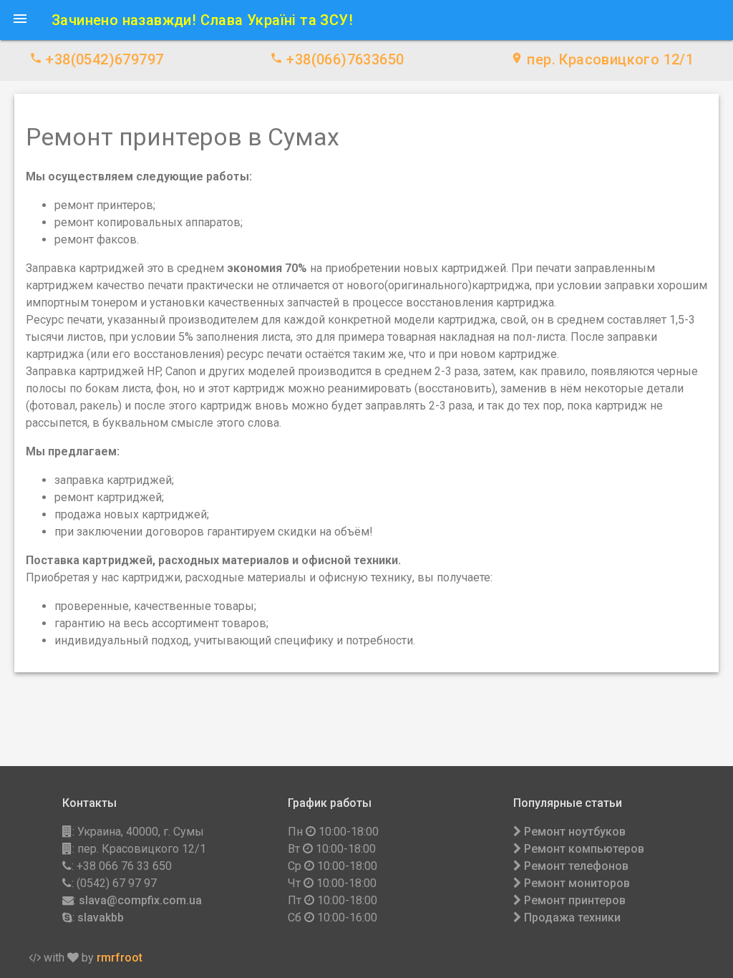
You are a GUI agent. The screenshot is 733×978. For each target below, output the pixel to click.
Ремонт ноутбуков (575, 831)
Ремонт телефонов (576, 866)
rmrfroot (119, 957)
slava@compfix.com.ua (140, 900)
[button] (20, 20)
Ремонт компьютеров (584, 849)
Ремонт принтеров (575, 900)
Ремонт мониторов (577, 883)
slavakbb (100, 917)
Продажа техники (572, 917)
